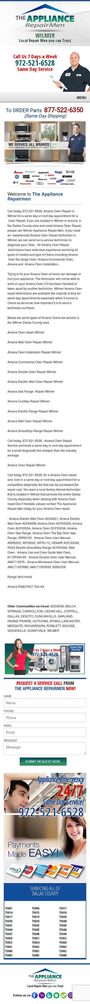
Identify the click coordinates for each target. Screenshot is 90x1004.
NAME (8, 696)
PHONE (9, 711)
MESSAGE (10, 740)
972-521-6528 (35, 63)
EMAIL (8, 725)
